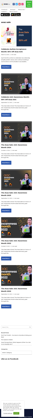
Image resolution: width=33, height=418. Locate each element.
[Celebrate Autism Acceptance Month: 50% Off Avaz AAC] (16, 36)
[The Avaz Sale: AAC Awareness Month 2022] (16, 227)
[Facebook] (14, 4)
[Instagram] (22, 4)
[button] (7, 9)
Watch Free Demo (29, 4)
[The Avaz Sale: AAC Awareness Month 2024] (16, 131)
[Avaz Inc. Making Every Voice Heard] (5, 4)
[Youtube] (19, 4)
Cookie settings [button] (7, 413)
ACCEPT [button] (16, 413)
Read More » (5, 67)
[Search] (30, 327)
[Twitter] (17, 4)
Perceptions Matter (7, 339)
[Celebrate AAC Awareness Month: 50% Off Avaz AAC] (16, 83)
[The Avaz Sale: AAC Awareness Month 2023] (16, 179)
